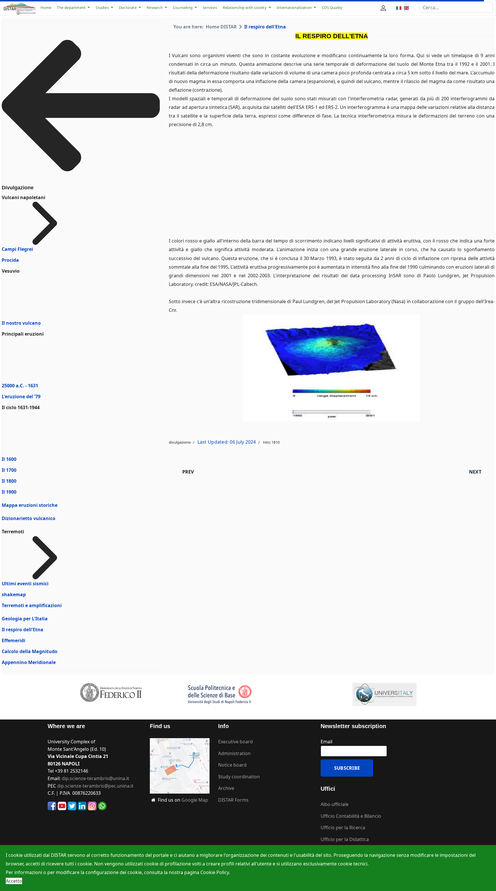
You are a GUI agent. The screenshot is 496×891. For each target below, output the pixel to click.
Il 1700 (9, 470)
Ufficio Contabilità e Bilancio (351, 816)
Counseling (183, 7)
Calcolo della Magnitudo (29, 651)
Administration (234, 753)
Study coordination (239, 776)
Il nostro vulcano (21, 323)
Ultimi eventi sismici (25, 583)
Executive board (235, 741)
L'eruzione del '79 (21, 396)
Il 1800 (9, 481)
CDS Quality (332, 7)
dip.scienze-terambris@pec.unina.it (95, 786)
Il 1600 (9, 459)
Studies (102, 7)
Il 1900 (9, 492)
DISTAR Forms (233, 800)
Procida (10, 260)
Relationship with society (245, 7)
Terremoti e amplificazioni (32, 605)
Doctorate (128, 7)
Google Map (194, 800)
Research (155, 7)
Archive (226, 788)
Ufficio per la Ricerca (343, 827)
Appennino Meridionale (29, 662)
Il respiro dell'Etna (22, 629)
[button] (384, 7)
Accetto (14, 881)
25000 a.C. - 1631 (20, 385)
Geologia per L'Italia (25, 618)
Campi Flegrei (17, 249)
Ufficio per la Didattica (345, 839)
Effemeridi (13, 640)
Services (210, 7)
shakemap (14, 594)
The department (71, 7)
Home (45, 7)
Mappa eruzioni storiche (29, 505)
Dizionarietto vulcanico (28, 518)
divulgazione (180, 442)
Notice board (232, 765)
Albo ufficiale (334, 804)
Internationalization (294, 7)
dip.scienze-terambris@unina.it (95, 778)
